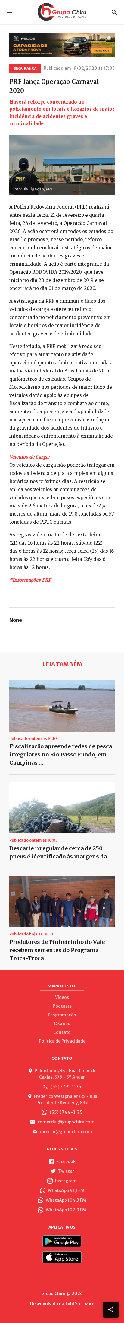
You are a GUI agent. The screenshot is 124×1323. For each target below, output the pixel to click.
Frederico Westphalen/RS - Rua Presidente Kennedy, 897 (65, 1099)
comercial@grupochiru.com (66, 1122)
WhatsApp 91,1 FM (65, 1190)
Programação (62, 1015)
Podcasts (62, 1006)
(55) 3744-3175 (65, 1112)
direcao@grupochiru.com (65, 1131)
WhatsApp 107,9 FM (65, 1210)
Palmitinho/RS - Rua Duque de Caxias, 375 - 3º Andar (65, 1074)
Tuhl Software (79, 1303)
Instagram (65, 1181)
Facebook (66, 1161)
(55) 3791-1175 (65, 1086)
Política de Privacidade (62, 1041)
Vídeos (62, 997)
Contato (62, 1032)
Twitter (65, 1171)
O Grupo (62, 1023)
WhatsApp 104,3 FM (65, 1200)
